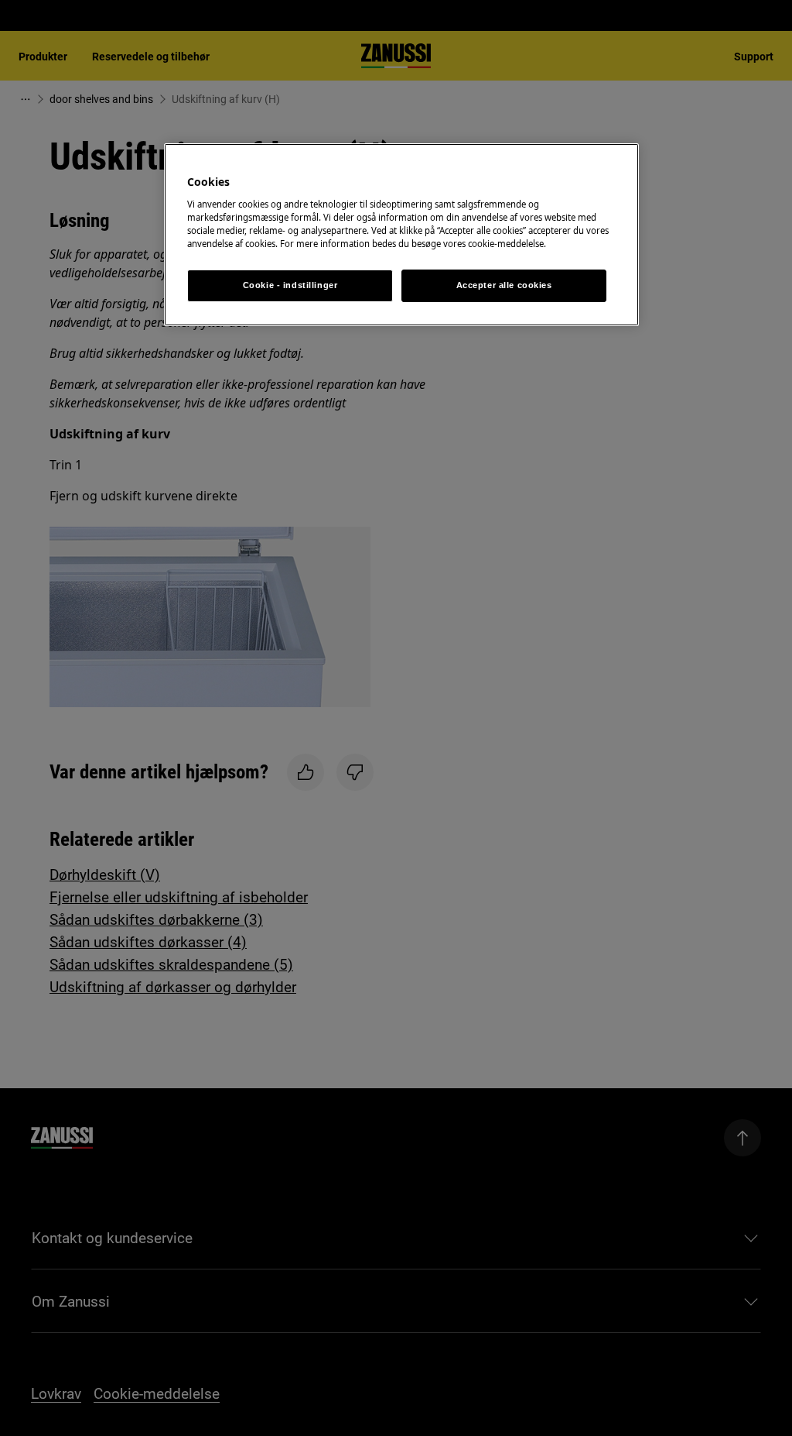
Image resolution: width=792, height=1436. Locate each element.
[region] (401, 234)
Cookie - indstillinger (290, 285)
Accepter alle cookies (504, 285)
